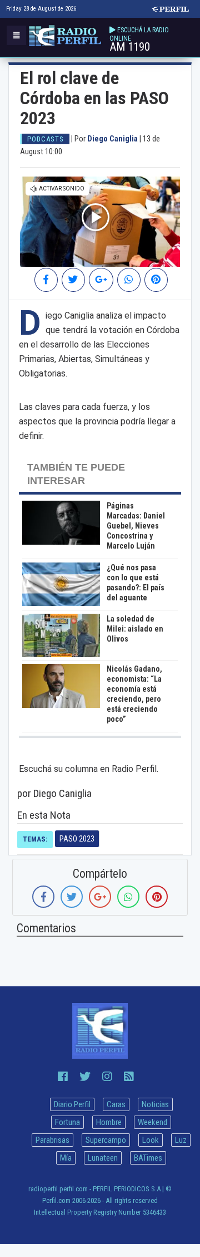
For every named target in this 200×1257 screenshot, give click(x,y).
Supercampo (106, 1140)
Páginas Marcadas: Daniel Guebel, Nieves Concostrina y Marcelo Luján (136, 525)
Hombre (109, 1122)
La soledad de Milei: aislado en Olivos (135, 628)
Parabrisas (52, 1140)
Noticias (155, 1104)
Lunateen (103, 1158)
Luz (181, 1140)
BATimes (148, 1158)
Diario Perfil (72, 1104)
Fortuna (67, 1122)
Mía (66, 1158)
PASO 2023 (76, 838)
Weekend (152, 1122)
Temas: (35, 839)
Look (150, 1140)
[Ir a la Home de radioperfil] (100, 1031)
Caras (116, 1104)
